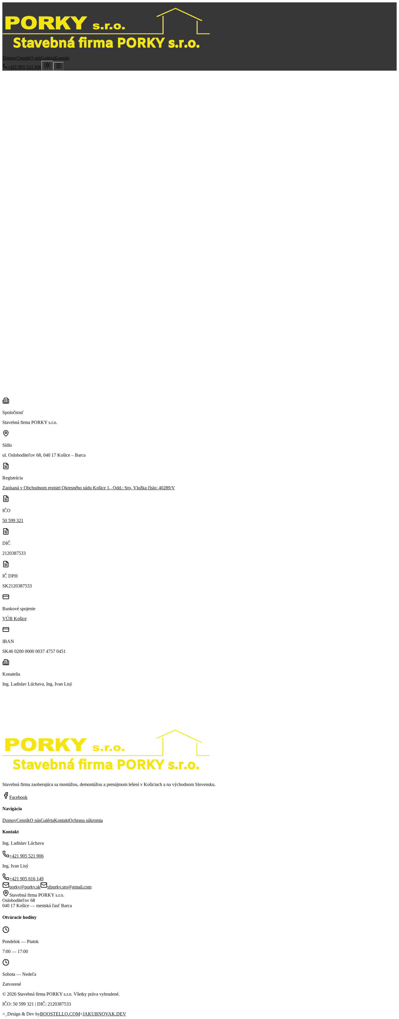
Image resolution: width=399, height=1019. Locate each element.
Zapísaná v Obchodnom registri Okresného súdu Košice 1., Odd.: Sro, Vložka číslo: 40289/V (88, 487)
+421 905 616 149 (26, 878)
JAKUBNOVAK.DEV (104, 1013)
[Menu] (58, 66)
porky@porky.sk (66, 137)
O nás (35, 57)
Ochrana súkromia (86, 820)
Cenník (23, 57)
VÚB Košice (14, 618)
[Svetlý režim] (47, 65)
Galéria (47, 57)
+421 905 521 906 (24, 67)
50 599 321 (12, 520)
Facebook (18, 797)
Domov (10, 57)
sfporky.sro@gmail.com (69, 886)
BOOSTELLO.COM (60, 1013)
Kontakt (61, 57)
